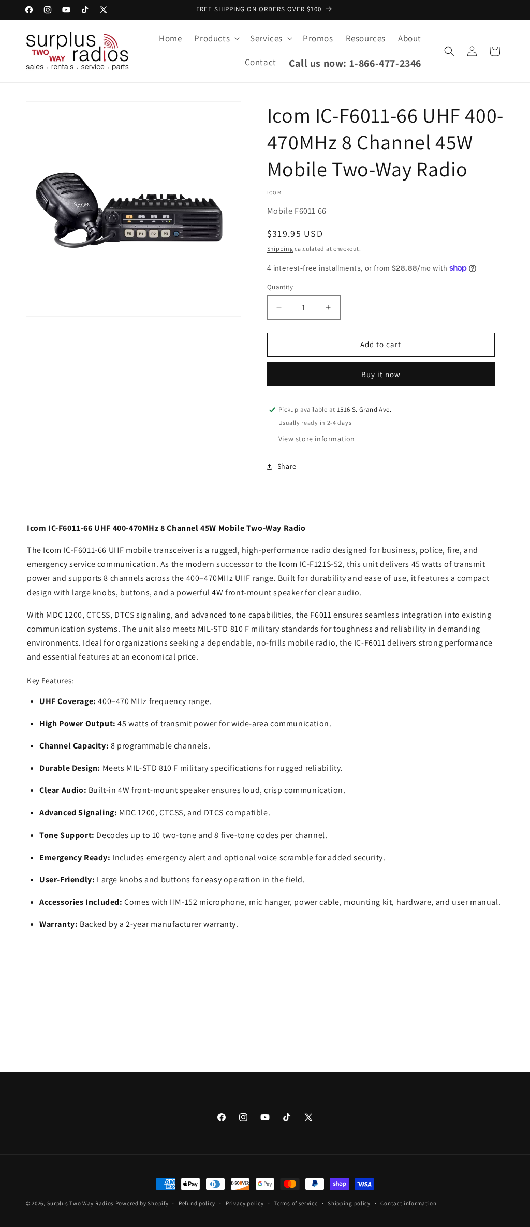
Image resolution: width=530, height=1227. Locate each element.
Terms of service (295, 1203)
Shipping (280, 248)
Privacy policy (245, 1203)
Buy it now (381, 374)
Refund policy (197, 1203)
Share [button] (287, 466)
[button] (216, 38)
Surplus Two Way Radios (80, 1203)
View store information (316, 438)
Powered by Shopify (142, 1203)
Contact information (408, 1203)
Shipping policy (349, 1203)
